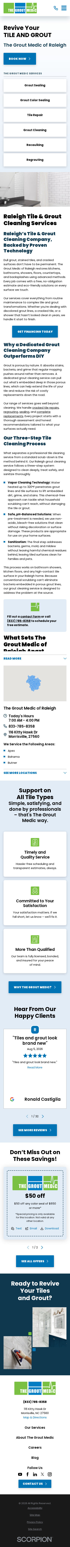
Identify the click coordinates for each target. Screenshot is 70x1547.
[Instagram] (50, 1474)
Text (19, 1228)
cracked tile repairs (45, 408)
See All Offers (32, 1261)
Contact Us (33, 1484)
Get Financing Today (34, 332)
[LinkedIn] (35, 1474)
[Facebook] (27, 1474)
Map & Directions (35, 1417)
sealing (24, 412)
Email (33, 1228)
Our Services (35, 1427)
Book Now (17, 59)
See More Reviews (32, 1130)
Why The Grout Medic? (33, 987)
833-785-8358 (22, 726)
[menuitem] (35, 1508)
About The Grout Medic (35, 1437)
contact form (30, 617)
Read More (34, 1067)
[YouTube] (20, 1474)
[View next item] (42, 1116)
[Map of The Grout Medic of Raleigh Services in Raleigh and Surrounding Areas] (35, 683)
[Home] (20, 8)
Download (52, 1228)
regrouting (11, 412)
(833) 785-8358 (19, 621)
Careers (35, 1447)
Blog (35, 1457)
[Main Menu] (63, 8)
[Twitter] (42, 1474)
